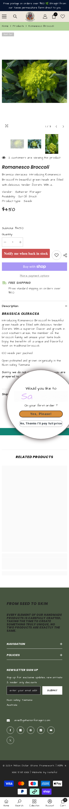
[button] (56, 126)
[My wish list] (63, 16)
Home (5, 26)
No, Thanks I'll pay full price (34, 423)
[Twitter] (10, 740)
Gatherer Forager (28, 192)
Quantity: (7, 234)
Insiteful (52, 772)
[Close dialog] (65, 374)
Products (18, 26)
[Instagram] (20, 730)
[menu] (4, 16)
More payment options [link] (34, 276)
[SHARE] (64, 255)
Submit (52, 690)
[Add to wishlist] (56, 255)
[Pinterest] (30, 730)
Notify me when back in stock (26, 253)
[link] (34, 563)
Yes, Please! (34, 414)
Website (37, 772)
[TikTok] (40, 730)
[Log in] (45, 16)
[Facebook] (10, 730)
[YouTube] (51, 730)
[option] (34, 81)
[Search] (15, 16)
